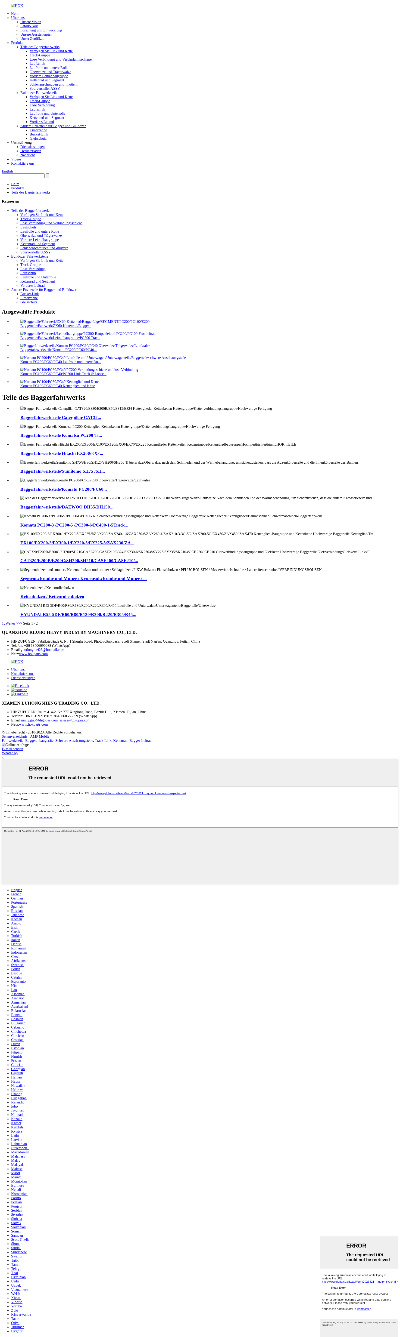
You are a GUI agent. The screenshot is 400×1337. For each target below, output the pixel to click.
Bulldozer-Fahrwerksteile (38, 93)
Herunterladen (30, 151)
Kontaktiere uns (22, 163)
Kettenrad (120, 740)
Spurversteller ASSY (45, 88)
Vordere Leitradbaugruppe (49, 76)
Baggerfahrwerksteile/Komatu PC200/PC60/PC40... (58, 350)
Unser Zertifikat (32, 38)
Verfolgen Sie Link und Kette (51, 51)
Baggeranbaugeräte (39, 740)
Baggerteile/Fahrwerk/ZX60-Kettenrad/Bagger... (55, 326)
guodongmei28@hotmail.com (42, 650)
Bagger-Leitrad (140, 740)
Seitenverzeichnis (14, 736)
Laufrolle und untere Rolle (49, 68)
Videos (16, 159)
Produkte (17, 43)
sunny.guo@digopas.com (39, 720)
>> (20, 623)
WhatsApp (10, 753)
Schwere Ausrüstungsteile (74, 740)
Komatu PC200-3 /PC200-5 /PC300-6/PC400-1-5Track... (74, 525)
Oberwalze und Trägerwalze (50, 72)
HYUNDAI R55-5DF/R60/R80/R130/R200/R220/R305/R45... (78, 614)
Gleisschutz (38, 138)
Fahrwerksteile (12, 740)
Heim (15, 13)
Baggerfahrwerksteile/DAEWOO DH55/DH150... (66, 507)
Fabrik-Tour (29, 26)
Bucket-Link (39, 134)
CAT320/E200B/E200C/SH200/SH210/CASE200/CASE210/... (79, 560)
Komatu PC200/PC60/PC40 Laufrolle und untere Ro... (60, 362)
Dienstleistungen (32, 147)
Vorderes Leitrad (42, 122)
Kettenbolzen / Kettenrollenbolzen (52, 596)
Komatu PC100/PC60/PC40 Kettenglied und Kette (57, 386)
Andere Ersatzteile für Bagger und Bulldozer (53, 126)
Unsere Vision (30, 22)
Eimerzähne (38, 130)
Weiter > (12, 623)
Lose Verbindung (42, 105)
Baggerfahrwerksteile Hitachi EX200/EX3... (61, 453)
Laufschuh (37, 63)
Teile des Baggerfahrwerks (39, 47)
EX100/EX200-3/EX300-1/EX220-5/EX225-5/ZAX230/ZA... (77, 542)
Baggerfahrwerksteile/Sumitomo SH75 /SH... (62, 471)
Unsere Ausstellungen (36, 34)
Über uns (18, 18)
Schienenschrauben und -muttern (54, 84)
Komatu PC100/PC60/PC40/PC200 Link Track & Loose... (63, 374)
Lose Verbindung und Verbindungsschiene (61, 59)
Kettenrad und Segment (47, 80)
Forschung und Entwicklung (41, 30)
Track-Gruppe (40, 55)
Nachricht (27, 155)
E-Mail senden (12, 749)
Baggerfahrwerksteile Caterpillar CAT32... (60, 417)
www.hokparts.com (33, 654)
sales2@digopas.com (74, 720)
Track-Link (103, 740)
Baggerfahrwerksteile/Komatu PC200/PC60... (63, 489)
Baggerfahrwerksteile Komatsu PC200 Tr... (61, 435)
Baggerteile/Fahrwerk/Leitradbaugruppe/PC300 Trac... (60, 338)
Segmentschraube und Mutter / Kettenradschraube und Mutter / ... (83, 578)
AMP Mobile (39, 736)
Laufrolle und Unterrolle (47, 113)
